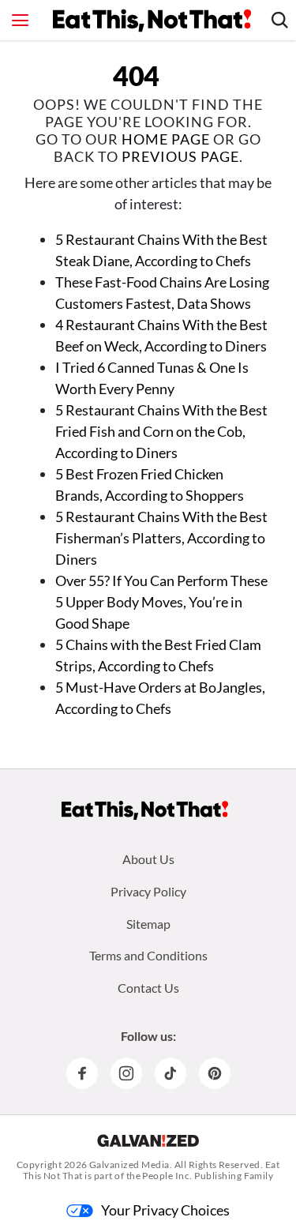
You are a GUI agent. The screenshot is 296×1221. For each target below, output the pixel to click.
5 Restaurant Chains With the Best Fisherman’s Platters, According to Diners (161, 538)
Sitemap (148, 923)
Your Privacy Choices (165, 1210)
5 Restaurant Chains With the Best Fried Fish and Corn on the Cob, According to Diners (161, 431)
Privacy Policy (148, 891)
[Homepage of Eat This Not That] (144, 810)
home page (166, 139)
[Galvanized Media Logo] (148, 1140)
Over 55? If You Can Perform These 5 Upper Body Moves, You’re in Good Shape (161, 602)
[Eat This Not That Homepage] (152, 20)
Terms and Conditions (148, 955)
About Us (148, 858)
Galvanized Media (129, 1164)
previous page (180, 156)
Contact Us (148, 987)
